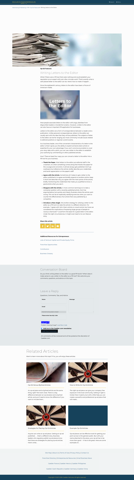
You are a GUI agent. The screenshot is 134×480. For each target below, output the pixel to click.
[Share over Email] (57, 226)
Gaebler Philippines (79, 463)
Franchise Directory (49, 458)
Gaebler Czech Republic (54, 469)
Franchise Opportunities (48, 245)
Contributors (44, 249)
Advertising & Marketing (19, 7)
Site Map (48, 453)
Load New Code (62, 325)
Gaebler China (83, 469)
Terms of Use (64, 453)
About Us (55, 453)
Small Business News (84, 458)
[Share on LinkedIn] (52, 226)
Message (72, 299)
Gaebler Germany (70, 469)
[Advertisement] (67, 21)
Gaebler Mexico (65, 463)
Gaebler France (53, 463)
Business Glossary (46, 253)
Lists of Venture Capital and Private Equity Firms (57, 240)
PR (28, 7)
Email (43, 306)
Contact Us (85, 453)
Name (43, 299)
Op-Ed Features (34, 7)
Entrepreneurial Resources (66, 458)
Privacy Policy (75, 453)
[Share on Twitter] (47, 226)
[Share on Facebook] (42, 226)
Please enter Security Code (50, 315)
